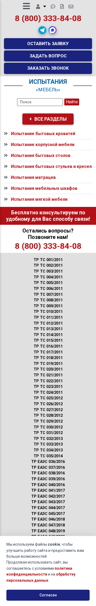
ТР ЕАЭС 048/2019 (48, 531)
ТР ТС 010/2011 (48, 311)
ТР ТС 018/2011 (48, 358)
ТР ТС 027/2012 (48, 410)
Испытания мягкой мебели (39, 199)
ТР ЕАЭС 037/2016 (48, 467)
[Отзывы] (53, 6)
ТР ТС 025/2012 (48, 398)
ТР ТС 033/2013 (48, 444)
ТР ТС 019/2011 (48, 363)
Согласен (48, 595)
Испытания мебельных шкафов (44, 188)
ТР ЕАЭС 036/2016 (48, 461)
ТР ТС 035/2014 (48, 456)
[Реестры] (62, 6)
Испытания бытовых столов (40, 155)
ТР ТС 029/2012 (48, 421)
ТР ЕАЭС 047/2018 (48, 525)
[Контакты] (71, 6)
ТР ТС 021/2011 (48, 375)
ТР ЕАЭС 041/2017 (48, 490)
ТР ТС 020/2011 (48, 369)
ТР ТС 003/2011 (48, 271)
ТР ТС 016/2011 (48, 346)
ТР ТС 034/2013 (48, 450)
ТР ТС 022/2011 (48, 381)
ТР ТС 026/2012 (48, 404)
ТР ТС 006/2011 (48, 288)
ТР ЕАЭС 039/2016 (48, 479)
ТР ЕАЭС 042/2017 (48, 496)
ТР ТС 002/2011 (48, 265)
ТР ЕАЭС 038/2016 (48, 473)
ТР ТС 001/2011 (48, 260)
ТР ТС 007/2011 (48, 294)
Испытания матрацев (33, 177)
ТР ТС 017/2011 (48, 352)
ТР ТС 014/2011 (48, 335)
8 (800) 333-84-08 (48, 18)
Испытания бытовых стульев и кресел (51, 166)
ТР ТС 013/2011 (48, 329)
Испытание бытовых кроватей (43, 133)
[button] (42, 30)
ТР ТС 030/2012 (48, 427)
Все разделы (50, 119)
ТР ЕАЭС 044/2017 (48, 508)
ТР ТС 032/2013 (48, 438)
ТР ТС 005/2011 (48, 283)
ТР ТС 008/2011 (48, 300)
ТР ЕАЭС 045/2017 (48, 513)
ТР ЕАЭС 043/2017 (48, 502)
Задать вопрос (48, 55)
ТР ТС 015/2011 (48, 340)
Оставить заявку (48, 43)
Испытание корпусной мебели (42, 144)
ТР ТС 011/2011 (48, 317)
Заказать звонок (48, 68)
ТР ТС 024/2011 (48, 392)
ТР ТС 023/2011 (48, 386)
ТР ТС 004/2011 (48, 277)
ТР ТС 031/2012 (48, 433)
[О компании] (41, 6)
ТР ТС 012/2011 (48, 323)
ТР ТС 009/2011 (48, 306)
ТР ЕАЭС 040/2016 (48, 485)
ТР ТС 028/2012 (48, 415)
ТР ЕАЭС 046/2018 (48, 519)
